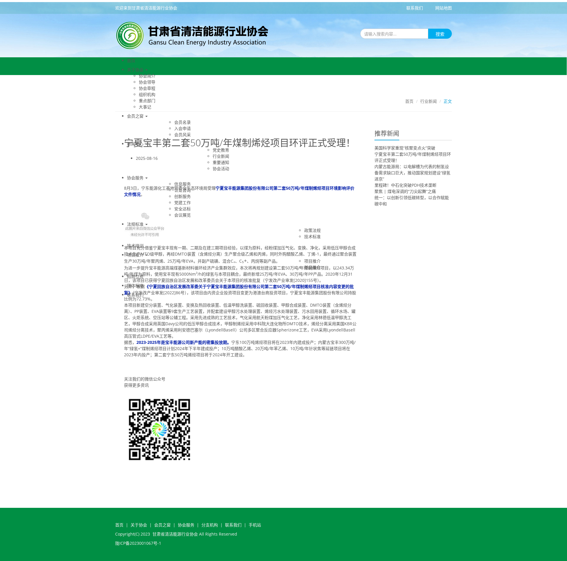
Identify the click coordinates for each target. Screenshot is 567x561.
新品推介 (312, 267)
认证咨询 (182, 190)
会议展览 (182, 215)
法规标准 (136, 224)
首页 (131, 60)
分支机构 (209, 525)
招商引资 (135, 276)
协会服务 (136, 178)
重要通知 (221, 162)
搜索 (440, 34)
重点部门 (147, 100)
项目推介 (136, 255)
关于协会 (136, 69)
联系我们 (414, 8)
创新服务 (182, 196)
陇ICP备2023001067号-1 (138, 543)
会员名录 (182, 122)
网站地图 (443, 8)
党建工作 (182, 202)
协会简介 (147, 76)
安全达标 (182, 209)
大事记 (145, 107)
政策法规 (312, 230)
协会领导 (147, 82)
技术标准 (312, 236)
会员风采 (182, 134)
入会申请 (182, 128)
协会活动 (221, 168)
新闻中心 (136, 144)
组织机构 (147, 94)
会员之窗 (136, 116)
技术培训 (135, 245)
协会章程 (147, 88)
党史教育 (221, 150)
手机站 (255, 525)
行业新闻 (221, 156)
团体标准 (135, 285)
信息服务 (182, 184)
